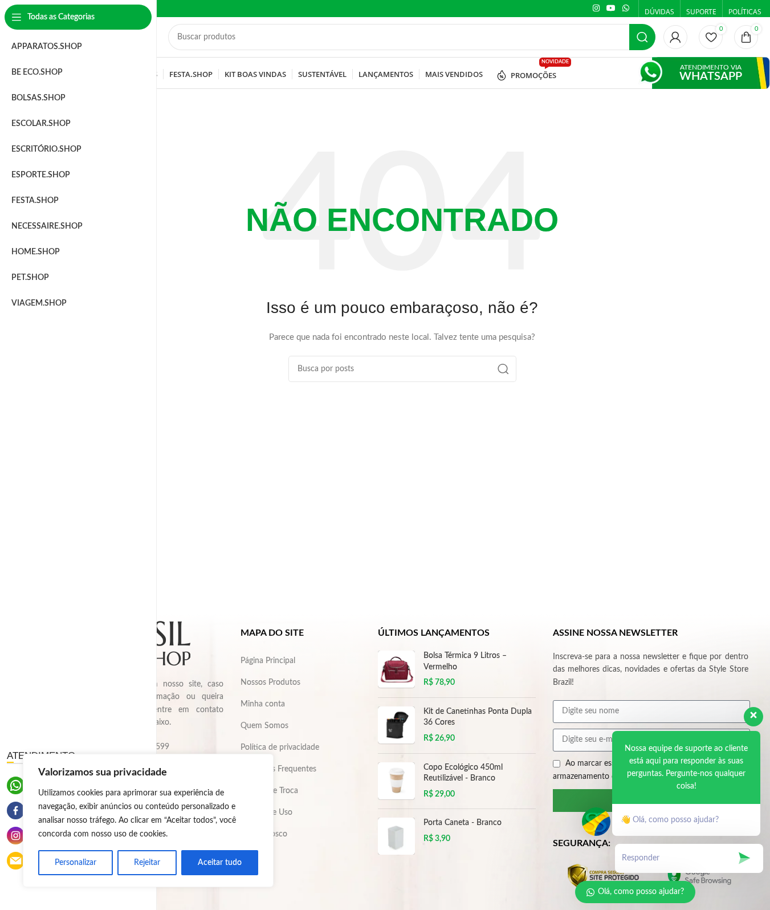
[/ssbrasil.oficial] (16, 810)
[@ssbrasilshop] (16, 835)
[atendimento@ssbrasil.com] (16, 861)
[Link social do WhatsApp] (626, 9)
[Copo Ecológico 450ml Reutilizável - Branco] (396, 781)
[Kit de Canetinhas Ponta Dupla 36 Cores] (396, 725)
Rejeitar (147, 863)
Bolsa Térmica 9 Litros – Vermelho (465, 661)
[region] (148, 820)
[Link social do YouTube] (611, 9)
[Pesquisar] (642, 37)
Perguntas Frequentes (278, 769)
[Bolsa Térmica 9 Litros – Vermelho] (396, 670)
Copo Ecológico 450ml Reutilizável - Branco (463, 773)
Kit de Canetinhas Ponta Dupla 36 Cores (477, 717)
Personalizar (75, 863)
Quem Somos (264, 726)
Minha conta (263, 704)
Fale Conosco (264, 834)
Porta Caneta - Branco (462, 823)
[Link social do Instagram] (596, 9)
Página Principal (268, 661)
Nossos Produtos (270, 682)
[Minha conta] (675, 37)
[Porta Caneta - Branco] (396, 836)
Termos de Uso (266, 812)
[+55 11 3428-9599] (16, 785)
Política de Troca (269, 791)
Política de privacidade (280, 747)
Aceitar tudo (220, 863)
